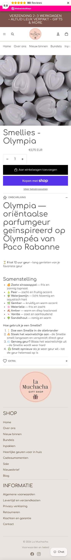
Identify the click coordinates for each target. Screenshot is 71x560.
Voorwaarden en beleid (35, 547)
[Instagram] (39, 554)
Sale (6, 464)
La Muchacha (40, 541)
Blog (6, 475)
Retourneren (11, 512)
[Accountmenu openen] (58, 34)
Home (7, 46)
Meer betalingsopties (36, 189)
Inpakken (9, 446)
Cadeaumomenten (15, 458)
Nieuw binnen (38, 46)
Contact (8, 524)
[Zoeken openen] (12, 34)
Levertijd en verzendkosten (21, 500)
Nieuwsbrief (11, 469)
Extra (12, 360)
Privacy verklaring (15, 506)
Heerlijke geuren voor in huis (22, 452)
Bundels (56, 46)
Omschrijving (17, 197)
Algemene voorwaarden (19, 494)
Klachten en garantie (17, 518)
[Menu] (4, 34)
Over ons (20, 46)
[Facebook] (32, 554)
